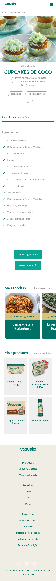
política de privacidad (28, 539)
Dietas (28, 491)
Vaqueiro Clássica (28, 469)
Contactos (28, 526)
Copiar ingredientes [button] (28, 254)
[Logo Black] (10, 3)
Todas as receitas (43, 288)
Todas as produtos (42, 353)
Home (4, 13)
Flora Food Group (28, 520)
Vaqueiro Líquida (28, 475)
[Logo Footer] (28, 448)
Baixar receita (26, 265)
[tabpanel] (28, 181)
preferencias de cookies (28, 533)
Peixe (28, 504)
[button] (51, 4)
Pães (28, 498)
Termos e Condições (28, 545)
